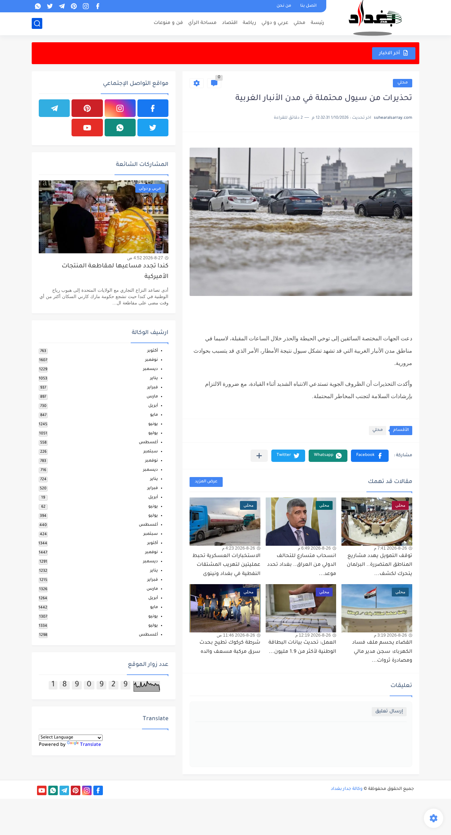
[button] (370, 456)
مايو (154, 415)
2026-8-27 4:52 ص (145, 257)
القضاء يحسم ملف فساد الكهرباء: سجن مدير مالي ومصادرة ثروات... (382, 652)
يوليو (153, 433)
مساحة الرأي (202, 23)
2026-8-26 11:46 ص (236, 635)
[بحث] (37, 23)
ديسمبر (150, 369)
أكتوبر (152, 351)
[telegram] (61, 6)
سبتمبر (150, 452)
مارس (152, 397)
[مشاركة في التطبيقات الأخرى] (259, 456)
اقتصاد (229, 23)
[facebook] (97, 6)
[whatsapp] (37, 6)
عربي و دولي (274, 23)
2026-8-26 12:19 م (313, 635)
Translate (90, 745)
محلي (299, 23)
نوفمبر (151, 360)
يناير (154, 378)
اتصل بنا (308, 6)
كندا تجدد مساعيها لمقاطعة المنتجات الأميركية (115, 271)
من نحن (284, 6)
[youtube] (87, 127)
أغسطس (148, 442)
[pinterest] (73, 6)
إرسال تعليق (389, 711)
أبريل (153, 406)
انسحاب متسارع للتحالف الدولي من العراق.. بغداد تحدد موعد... (301, 565)
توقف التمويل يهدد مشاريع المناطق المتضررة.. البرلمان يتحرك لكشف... (379, 565)
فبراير (152, 387)
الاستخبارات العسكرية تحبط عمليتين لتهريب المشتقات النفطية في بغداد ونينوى (226, 565)
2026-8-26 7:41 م (390, 548)
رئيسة (317, 23)
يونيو (153, 424)
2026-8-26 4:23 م (238, 548)
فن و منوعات (168, 23)
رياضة (249, 23)
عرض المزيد (206, 482)
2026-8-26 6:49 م (314, 548)
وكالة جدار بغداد (347, 789)
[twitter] (49, 6)
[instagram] (85, 6)
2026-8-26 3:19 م (390, 635)
